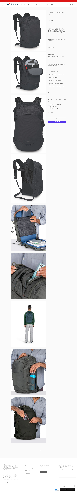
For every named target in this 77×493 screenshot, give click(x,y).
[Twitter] (51, 112)
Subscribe (67, 489)
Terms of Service (28, 471)
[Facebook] (50, 112)
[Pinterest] (52, 112)
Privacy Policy (27, 473)
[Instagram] (7, 482)
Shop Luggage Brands (38, 4)
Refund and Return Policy (29, 468)
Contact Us (27, 465)
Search (26, 464)
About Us (26, 467)
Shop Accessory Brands (23, 4)
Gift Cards (52, 4)
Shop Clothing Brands (46, 4)
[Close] (74, 478)
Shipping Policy (27, 470)
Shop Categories (30, 4)
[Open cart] (74, 4)
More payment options (57, 123)
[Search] (72, 4)
